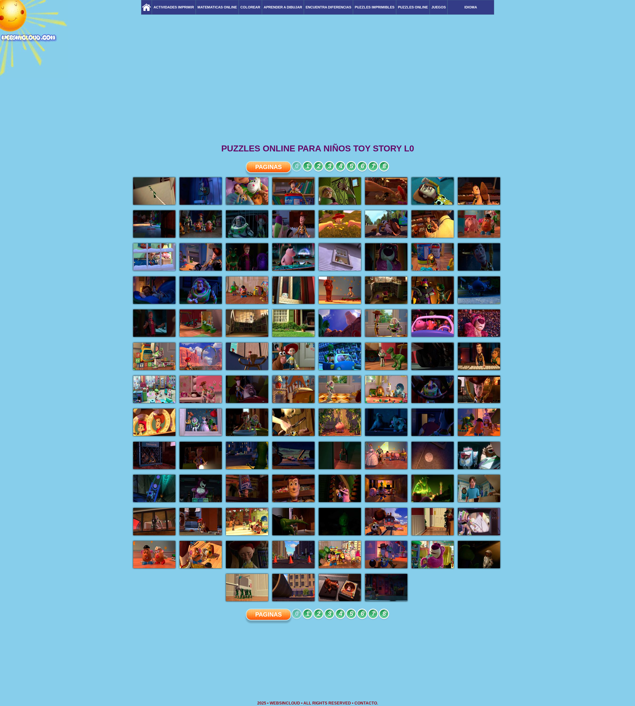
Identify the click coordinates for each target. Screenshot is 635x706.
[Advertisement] (317, 104)
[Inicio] (146, 7)
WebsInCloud (285, 703)
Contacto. (366, 703)
